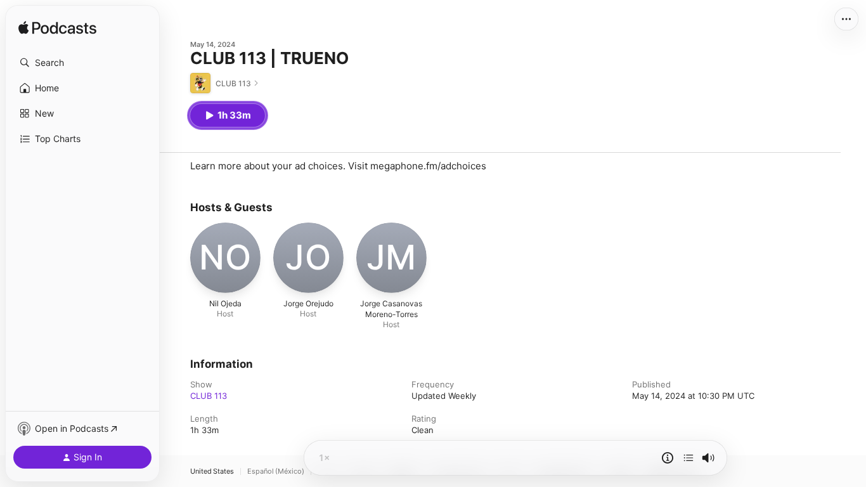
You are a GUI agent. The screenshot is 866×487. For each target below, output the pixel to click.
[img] (57, 28)
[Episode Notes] (667, 458)
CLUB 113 (208, 396)
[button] (82, 63)
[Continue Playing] (688, 458)
